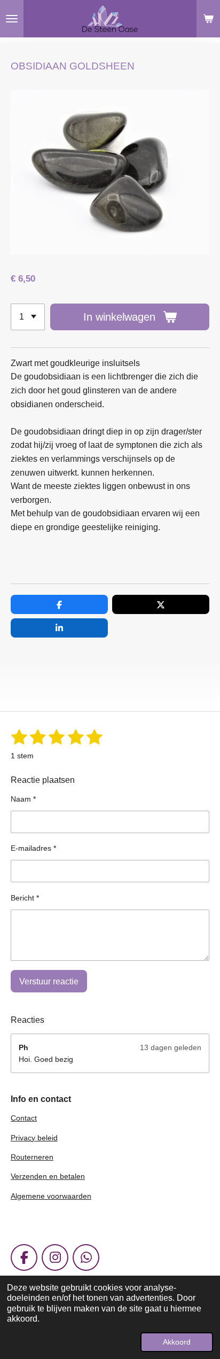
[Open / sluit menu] (11, 18)
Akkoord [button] (177, 1342)
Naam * (23, 799)
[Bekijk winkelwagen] (208, 18)
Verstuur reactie (48, 981)
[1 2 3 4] (28, 317)
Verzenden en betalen (48, 1176)
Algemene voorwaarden (51, 1196)
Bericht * (25, 898)
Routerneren (32, 1157)
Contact (24, 1118)
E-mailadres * (33, 848)
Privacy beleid (34, 1137)
